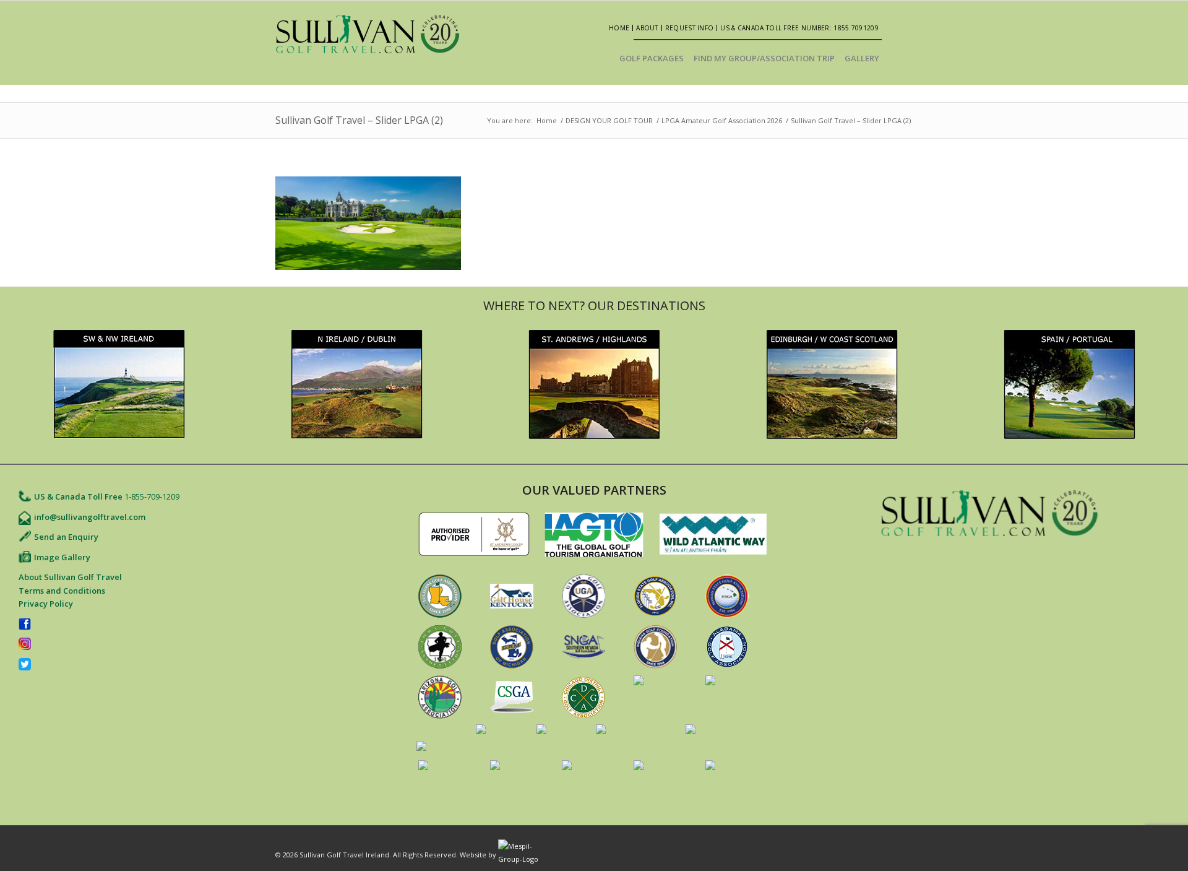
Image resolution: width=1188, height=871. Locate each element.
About (647, 28)
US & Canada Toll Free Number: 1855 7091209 (799, 28)
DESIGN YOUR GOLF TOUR (609, 120)
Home (619, 28)
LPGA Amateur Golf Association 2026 (721, 120)
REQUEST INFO (689, 28)
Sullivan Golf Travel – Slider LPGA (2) (359, 120)
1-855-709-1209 (151, 496)
